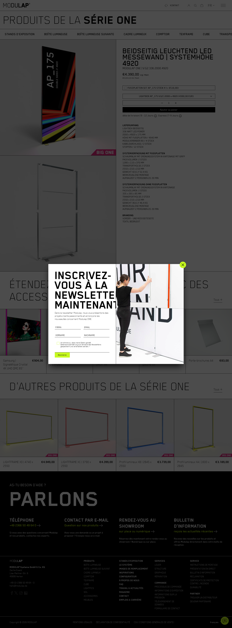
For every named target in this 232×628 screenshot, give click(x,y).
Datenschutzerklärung (69, 345)
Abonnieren (62, 355)
